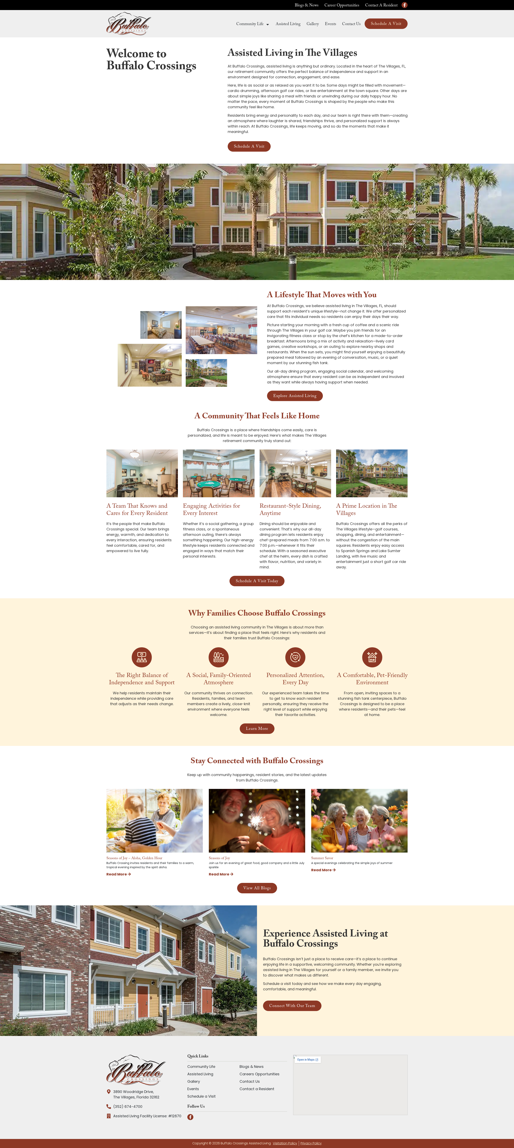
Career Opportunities (341, 6)
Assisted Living (288, 24)
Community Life (250, 24)
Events (330, 24)
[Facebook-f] (405, 5)
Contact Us (351, 24)
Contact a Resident (381, 6)
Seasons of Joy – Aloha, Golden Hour (134, 859)
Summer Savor (322, 859)
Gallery (313, 24)
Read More (117, 874)
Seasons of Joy (219, 859)
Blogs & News (306, 6)
